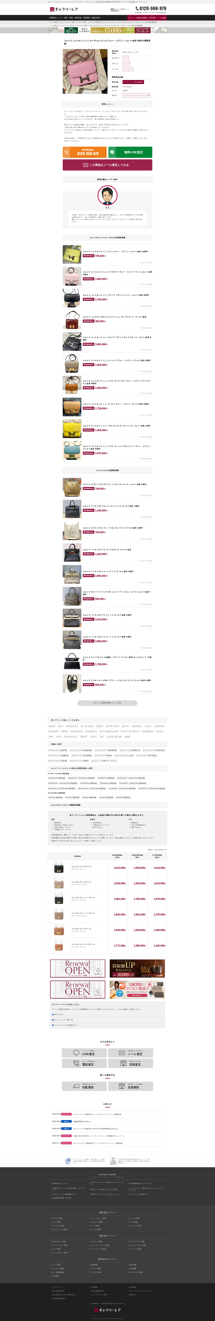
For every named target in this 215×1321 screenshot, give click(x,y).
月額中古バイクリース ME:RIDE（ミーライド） (69, 1189)
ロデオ (127, 736)
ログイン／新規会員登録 (137, 18)
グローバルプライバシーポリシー (141, 1291)
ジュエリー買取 (58, 1268)
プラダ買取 (134, 1222)
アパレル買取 (96, 1268)
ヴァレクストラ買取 (60, 1229)
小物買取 (133, 1268)
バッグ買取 (70, 25)
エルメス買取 (70, 22)
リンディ (148, 726)
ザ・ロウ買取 (96, 1229)
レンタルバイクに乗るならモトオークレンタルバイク (146, 1189)
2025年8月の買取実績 (108, 783)
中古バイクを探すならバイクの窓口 (104, 1189)
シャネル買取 (135, 1218)
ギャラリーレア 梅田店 (103, 755)
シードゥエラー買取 (60, 1245)
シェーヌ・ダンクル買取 (100, 1245)
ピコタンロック (71, 726)
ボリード (125, 726)
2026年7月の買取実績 (57, 778)
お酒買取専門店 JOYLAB (62, 1198)
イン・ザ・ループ (87, 726)
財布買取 (94, 1265)
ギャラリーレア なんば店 (124, 755)
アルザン (64, 731)
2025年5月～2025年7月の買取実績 (132, 783)
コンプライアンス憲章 (99, 1295)
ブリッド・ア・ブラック (130, 731)
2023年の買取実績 (55, 797)
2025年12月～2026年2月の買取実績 (131, 778)
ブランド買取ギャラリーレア (57, 22)
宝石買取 (56, 1276)
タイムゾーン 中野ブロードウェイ (104, 761)
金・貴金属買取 (58, 1272)
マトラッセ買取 (135, 1249)
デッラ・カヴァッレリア (109, 731)
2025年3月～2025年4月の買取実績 (62, 788)
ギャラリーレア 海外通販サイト (64, 1194)
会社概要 (94, 1287)
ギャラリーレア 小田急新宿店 (106, 750)
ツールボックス (147, 731)
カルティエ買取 (97, 1222)
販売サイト (125, 9)
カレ (101, 736)
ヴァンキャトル (76, 731)
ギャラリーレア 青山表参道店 (133, 82)
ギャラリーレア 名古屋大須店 (154, 750)
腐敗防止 (132, 1295)
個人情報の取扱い (58, 1291)
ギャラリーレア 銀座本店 (58, 750)
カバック (160, 731)
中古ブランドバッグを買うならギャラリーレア (107, 1183)
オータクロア (53, 731)
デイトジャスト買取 (98, 1249)
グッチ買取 (57, 1222)
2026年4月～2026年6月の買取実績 (81, 778)
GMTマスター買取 (59, 1241)
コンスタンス (127, 69)
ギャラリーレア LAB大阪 (58, 761)
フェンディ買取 (58, 1226)
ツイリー (93, 736)
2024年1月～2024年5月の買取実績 (151, 788)
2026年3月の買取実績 (106, 778)
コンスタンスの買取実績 (94, 22)
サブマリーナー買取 (137, 1241)
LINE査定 (152, 18)
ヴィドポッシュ (91, 731)
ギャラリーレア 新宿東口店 (130, 750)
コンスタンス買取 (81, 22)
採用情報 (132, 1287)
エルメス (126, 63)
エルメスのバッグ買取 (81, 25)
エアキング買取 (97, 1241)
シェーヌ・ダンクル (114, 736)
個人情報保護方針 (97, 1291)
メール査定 (161, 18)
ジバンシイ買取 (135, 1226)
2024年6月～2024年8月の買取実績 (122, 788)
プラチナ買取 (96, 1272)
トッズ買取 (95, 1226)
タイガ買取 (57, 1249)
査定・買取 (68, 18)
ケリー (60, 726)
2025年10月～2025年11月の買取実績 (63, 783)
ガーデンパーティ (112, 726)
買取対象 (78, 18)
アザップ (84, 736)
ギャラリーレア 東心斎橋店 (82, 755)
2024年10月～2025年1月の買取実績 (92, 788)
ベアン (51, 736)
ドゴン (58, 736)
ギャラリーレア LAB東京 (79, 761)
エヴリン (100, 726)
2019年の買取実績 (123, 797)
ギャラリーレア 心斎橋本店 (59, 755)
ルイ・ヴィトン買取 (98, 1218)
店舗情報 (86, 18)
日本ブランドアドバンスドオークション (106, 1194)
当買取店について (56, 18)
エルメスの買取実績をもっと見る (107, 703)
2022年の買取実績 (72, 797)
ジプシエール (159, 726)
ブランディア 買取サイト (139, 1194)
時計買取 (133, 1265)
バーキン (52, 726)
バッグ (125, 58)
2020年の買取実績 (106, 797)
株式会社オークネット (61, 1183)
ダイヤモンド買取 (136, 1272)
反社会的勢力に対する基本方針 (63, 1295)
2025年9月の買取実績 (88, 783)
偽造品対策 (95, 18)
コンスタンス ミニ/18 (142, 95)
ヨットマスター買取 (60, 1253)
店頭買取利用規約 (58, 1298)
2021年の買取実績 (89, 797)
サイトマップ (57, 1287)
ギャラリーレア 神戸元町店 (146, 755)
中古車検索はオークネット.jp (141, 1183)
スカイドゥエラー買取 (138, 1245)
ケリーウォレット (71, 736)
